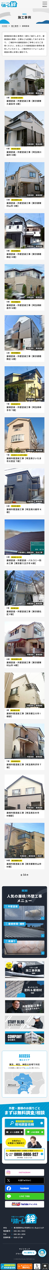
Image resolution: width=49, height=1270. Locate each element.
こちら (27, 1068)
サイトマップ (24, 1249)
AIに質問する (29, 1253)
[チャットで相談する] (42, 1253)
